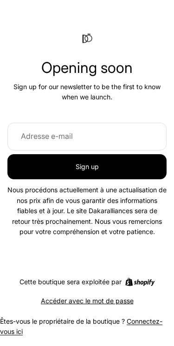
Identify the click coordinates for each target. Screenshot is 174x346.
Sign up (87, 166)
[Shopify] (140, 282)
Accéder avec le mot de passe (87, 301)
